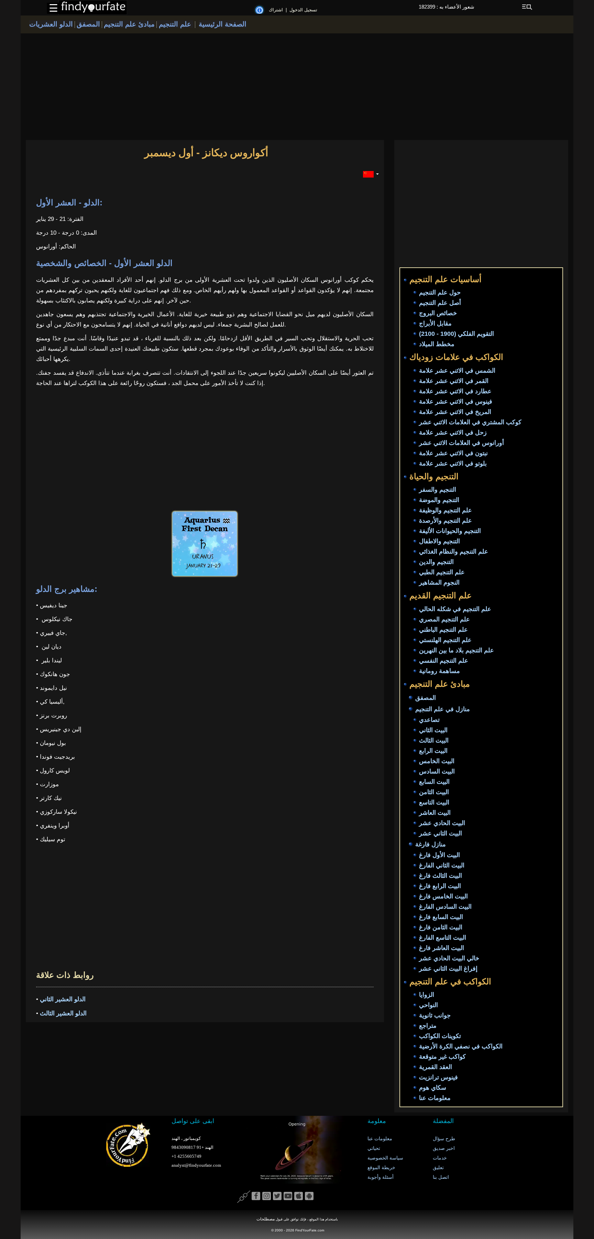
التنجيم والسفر (437, 490)
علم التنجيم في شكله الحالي (455, 609)
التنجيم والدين (436, 562)
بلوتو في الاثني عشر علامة (453, 463)
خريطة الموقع (381, 1167)
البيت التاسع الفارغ (442, 937)
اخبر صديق (444, 1148)
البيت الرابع (433, 750)
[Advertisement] (297, 87)
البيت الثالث (434, 740)
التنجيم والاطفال (439, 541)
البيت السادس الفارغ (445, 906)
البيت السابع (434, 781)
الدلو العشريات (51, 24)
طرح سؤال (444, 1138)
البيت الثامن (434, 792)
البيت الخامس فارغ (443, 896)
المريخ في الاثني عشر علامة (455, 411)
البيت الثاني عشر (440, 833)
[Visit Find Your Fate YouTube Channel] (288, 1196)
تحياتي (373, 1148)
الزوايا (426, 995)
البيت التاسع (434, 802)
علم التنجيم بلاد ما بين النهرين (456, 650)
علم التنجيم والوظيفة (445, 510)
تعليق (438, 1167)
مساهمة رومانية (439, 670)
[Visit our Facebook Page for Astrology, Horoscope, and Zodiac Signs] (256, 1196)
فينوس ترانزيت (438, 1077)
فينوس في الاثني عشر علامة (455, 401)
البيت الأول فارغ (439, 855)
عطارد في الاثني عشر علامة (455, 391)
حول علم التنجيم (440, 292)
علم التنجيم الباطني (443, 629)
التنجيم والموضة (439, 500)
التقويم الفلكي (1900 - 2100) (456, 334)
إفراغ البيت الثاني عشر (448, 968)
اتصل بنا (441, 1177)
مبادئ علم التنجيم (129, 24)
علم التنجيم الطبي (442, 572)
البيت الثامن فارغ (440, 927)
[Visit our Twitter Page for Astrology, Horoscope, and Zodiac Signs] (277, 1196)
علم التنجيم (175, 24)
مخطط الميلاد (436, 344)
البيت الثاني (433, 730)
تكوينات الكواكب (440, 1036)
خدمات (440, 1158)
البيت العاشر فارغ (441, 947)
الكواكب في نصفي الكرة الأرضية (461, 1046)
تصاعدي (429, 719)
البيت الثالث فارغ (440, 875)
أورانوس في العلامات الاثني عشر (461, 442)
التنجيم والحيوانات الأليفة (450, 531)
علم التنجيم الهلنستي (445, 640)
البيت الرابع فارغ (440, 886)
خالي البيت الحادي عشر (449, 958)
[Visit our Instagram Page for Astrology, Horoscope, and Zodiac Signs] (266, 1196)
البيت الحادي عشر (442, 823)
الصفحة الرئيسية (222, 24)
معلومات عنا (435, 1098)
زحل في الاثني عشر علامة (453, 432)
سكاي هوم (432, 1088)
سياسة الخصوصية (385, 1158)
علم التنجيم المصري (444, 619)
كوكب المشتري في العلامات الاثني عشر (470, 422)
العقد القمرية (435, 1067)
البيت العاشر (435, 812)
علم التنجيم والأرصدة (445, 520)
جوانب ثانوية (435, 1015)
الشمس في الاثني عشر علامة (457, 370)
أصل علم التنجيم (440, 303)
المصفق (88, 24)
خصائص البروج (438, 313)
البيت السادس (437, 771)
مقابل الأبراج (435, 323)
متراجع (428, 1026)
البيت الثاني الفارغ (441, 865)
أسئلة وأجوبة (380, 1177)
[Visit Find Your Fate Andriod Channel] (309, 1196)
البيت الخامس (436, 761)
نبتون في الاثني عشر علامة (453, 453)
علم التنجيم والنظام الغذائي (453, 551)
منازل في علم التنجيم (442, 709)
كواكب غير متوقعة (442, 1057)
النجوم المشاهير (439, 582)
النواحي (428, 1005)
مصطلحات (265, 1219)
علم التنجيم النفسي (443, 660)
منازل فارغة (430, 844)
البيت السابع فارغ (441, 917)
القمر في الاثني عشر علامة (453, 380)
